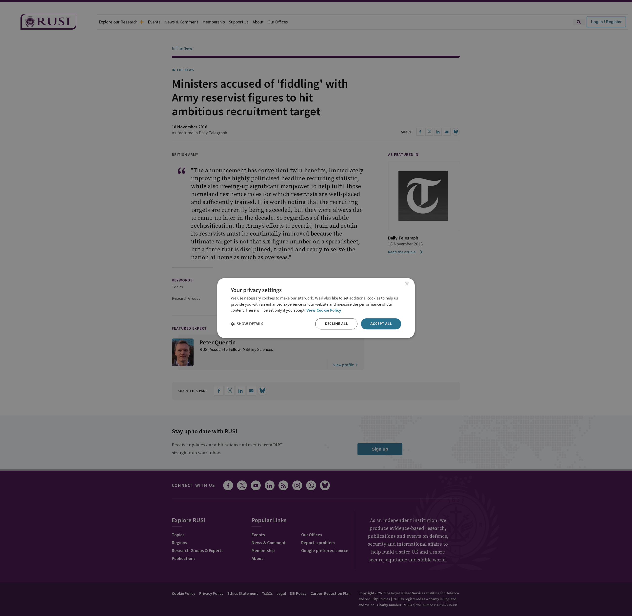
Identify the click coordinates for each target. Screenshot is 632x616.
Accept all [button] (381, 323)
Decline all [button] (336, 323)
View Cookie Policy (323, 310)
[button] (247, 324)
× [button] (407, 284)
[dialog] (316, 308)
